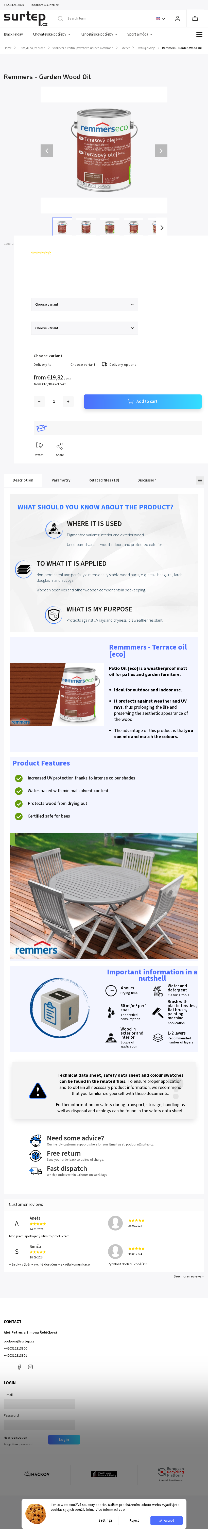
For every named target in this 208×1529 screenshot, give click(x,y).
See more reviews (188, 1276)
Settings (105, 1520)
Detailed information (48, 277)
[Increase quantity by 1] (68, 401)
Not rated (60, 253)
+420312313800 (15, 1348)
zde (122, 1509)
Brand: (42, 244)
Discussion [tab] (147, 480)
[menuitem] (16, 34)
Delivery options (123, 364)
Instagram (30, 1367)
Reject (134, 1520)
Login (64, 1439)
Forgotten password (18, 1444)
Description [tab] (23, 480)
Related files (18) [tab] (104, 480)
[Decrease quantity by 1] (39, 401)
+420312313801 (15, 1355)
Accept (169, 1520)
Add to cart (147, 401)
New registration (15, 1437)
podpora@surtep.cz (19, 1341)
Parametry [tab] (61, 480)
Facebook (19, 1367)
